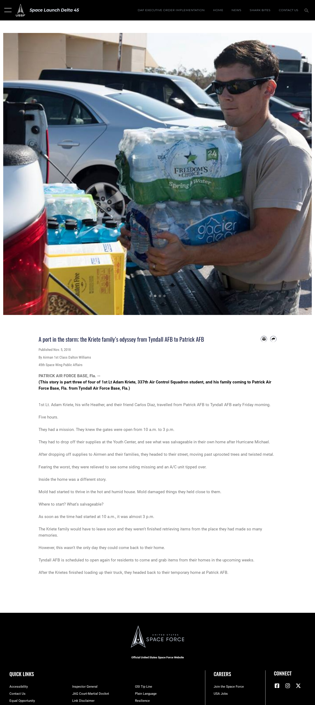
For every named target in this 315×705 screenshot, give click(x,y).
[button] (7, 10)
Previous (18, 174)
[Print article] (264, 339)
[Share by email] (273, 339)
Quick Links (21, 674)
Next (296, 174)
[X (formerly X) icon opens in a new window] (298, 686)
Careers (222, 674)
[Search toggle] (307, 10)
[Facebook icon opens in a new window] (277, 686)
